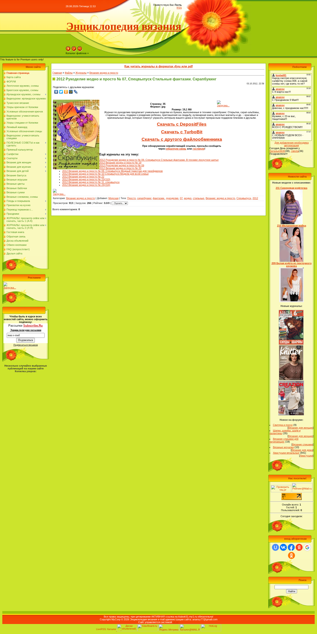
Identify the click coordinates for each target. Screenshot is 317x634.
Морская (113, 198)
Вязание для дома (302, 450)
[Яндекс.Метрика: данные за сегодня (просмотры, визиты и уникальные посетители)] (168, 627)
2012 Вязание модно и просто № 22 (83, 176)
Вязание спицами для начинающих (283, 440)
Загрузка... (9, 287)
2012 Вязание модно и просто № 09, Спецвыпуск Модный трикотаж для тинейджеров (112, 171)
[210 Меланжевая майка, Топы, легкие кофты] (291, 261)
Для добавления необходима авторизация (292, 144)
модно (187, 198)
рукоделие (172, 198)
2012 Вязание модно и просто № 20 (120, 168)
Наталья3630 (277, 151)
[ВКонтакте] (56, 92)
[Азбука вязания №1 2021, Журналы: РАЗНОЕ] (291, 343)
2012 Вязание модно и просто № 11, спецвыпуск (91, 182)
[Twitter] (61, 92)
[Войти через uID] (275, 547)
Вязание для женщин (300, 427)
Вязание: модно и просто (220, 198)
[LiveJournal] (75, 92)
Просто (131, 198)
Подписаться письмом (25, 345)
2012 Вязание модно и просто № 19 (120, 162)
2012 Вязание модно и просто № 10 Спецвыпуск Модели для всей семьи (105, 173)
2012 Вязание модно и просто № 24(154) (86, 185)
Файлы (69, 72)
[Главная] (68, 50)
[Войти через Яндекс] (299, 547)
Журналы (81, 72)
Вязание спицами (302, 444)
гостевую (198, 148)
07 (181, 198)
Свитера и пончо (283, 425)
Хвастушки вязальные (286, 452)
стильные (198, 198)
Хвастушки (306, 455)
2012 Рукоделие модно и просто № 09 (121, 165)
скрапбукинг (144, 198)
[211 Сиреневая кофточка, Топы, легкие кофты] (292, 223)
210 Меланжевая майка (291, 225)
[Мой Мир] (70, 92)
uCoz (176, 622)
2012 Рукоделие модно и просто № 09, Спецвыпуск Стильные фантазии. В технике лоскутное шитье (159, 159)
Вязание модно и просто (103, 72)
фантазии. (159, 198)
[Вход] (79, 50)
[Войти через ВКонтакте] (283, 547)
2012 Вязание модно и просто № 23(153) (86, 179)
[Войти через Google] (307, 547)
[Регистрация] (74, 50)
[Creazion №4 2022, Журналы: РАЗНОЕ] (291, 414)
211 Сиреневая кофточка (291, 188)
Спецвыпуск (243, 198)
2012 (255, 198)
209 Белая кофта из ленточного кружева (292, 264)
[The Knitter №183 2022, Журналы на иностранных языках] (291, 379)
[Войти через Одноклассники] (291, 555)
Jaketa (295, 151)
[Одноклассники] (66, 92)
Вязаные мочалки (283, 447)
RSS (179, 7)
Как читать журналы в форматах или (158, 66)
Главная (57, 72)
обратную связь (176, 148)
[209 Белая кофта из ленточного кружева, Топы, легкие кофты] (291, 301)
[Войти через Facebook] (291, 547)
